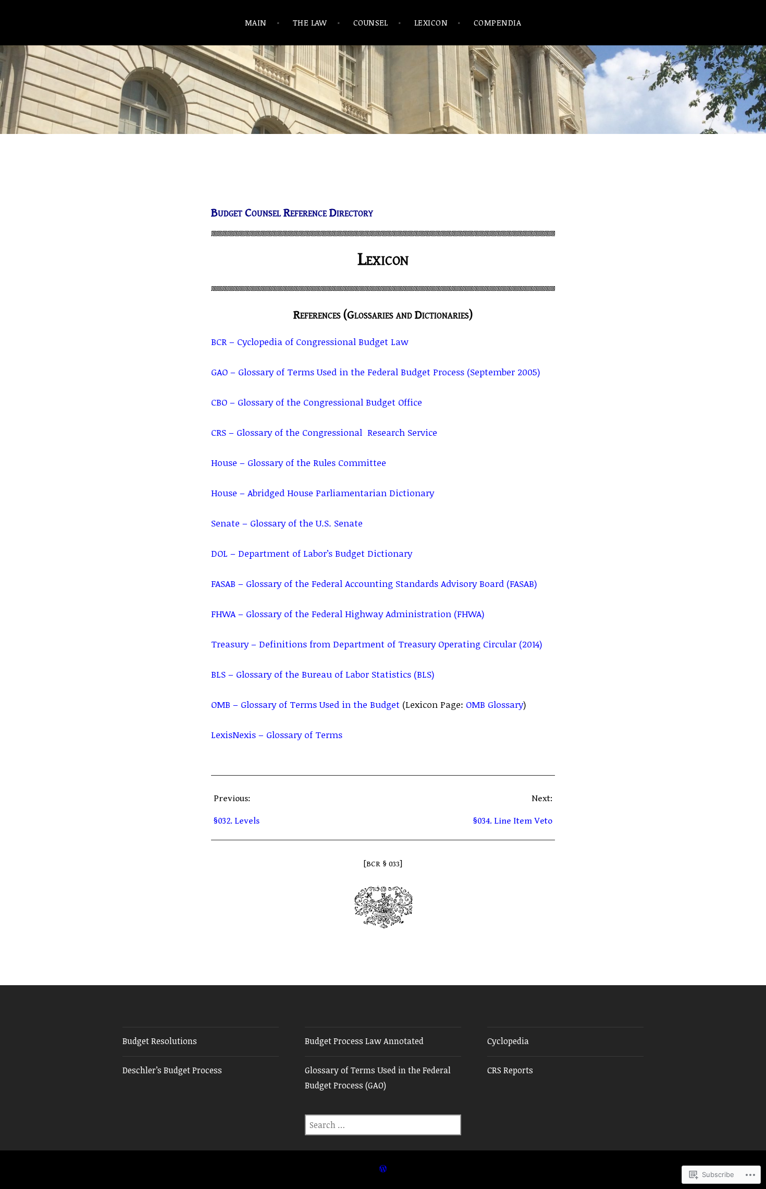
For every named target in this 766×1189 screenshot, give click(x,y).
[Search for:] (383, 1125)
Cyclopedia (508, 1041)
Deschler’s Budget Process (172, 1070)
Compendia (497, 22)
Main (256, 22)
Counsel (370, 22)
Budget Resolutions (159, 1041)
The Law (310, 22)
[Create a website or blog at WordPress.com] (383, 1169)
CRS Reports (510, 1070)
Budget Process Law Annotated (364, 1041)
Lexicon (431, 22)
